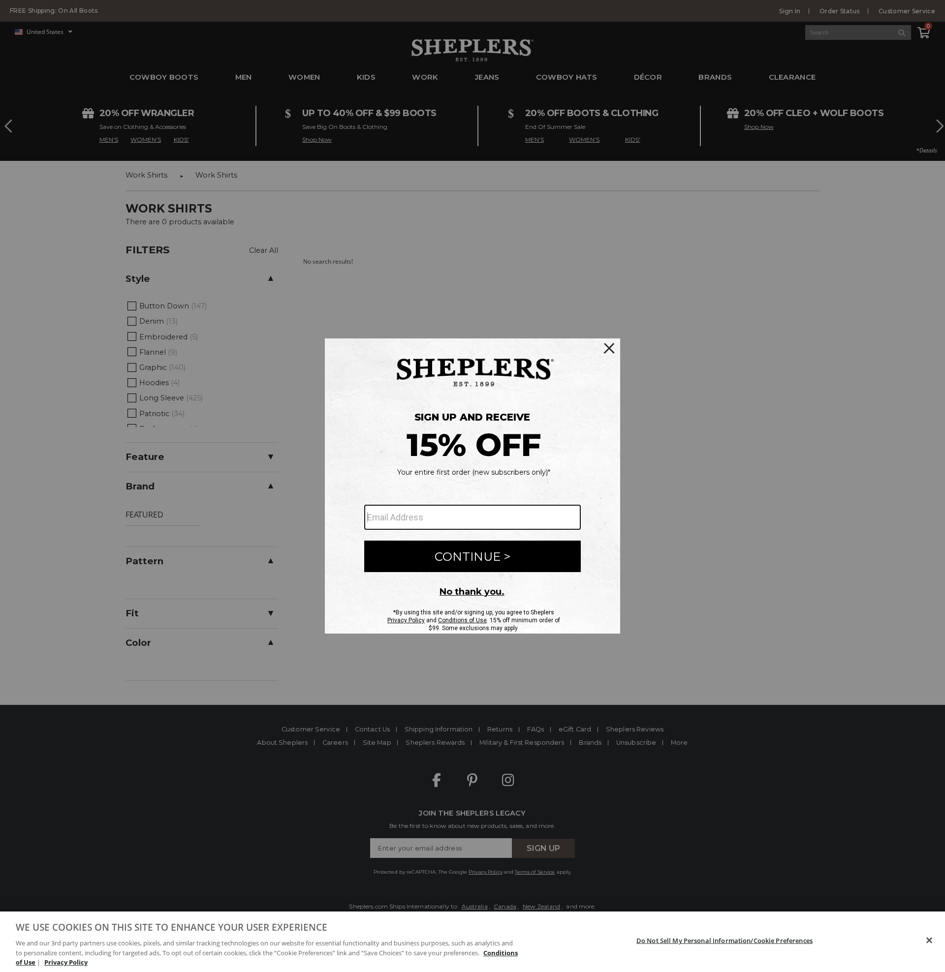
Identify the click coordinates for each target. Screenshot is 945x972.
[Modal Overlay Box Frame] (472, 486)
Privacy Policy (66, 961)
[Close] (929, 940)
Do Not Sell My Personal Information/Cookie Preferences (724, 940)
